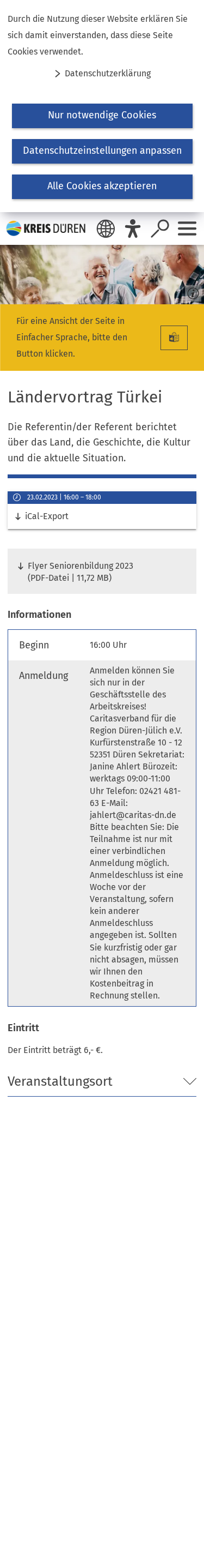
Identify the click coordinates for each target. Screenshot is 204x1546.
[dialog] (102, 106)
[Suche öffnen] (160, 228)
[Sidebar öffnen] (187, 228)
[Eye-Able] (132, 228)
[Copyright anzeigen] (191, 291)
